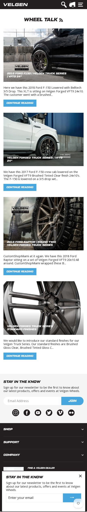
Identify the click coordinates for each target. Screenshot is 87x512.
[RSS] (61, 19)
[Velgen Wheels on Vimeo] (60, 412)
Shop (8, 429)
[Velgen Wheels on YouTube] (37, 412)
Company (11, 454)
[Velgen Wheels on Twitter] (49, 412)
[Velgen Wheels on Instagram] (15, 412)
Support (11, 442)
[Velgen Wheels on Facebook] (26, 412)
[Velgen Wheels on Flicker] (71, 412)
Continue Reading (19, 103)
